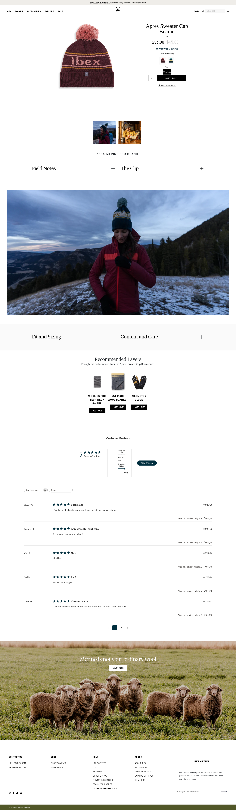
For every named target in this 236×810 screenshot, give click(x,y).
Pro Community (143, 771)
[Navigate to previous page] (108, 627)
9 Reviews (173, 49)
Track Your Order (102, 784)
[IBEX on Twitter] (17, 793)
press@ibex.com (17, 767)
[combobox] (61, 490)
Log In (196, 11)
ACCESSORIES (34, 11)
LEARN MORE (118, 668)
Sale (60, 11)
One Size (167, 71)
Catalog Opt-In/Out (145, 775)
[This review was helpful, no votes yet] (205, 518)
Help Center (99, 763)
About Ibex (140, 763)
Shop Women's (58, 763)
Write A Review (147, 463)
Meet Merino (141, 767)
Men (9, 11)
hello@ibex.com (17, 763)
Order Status (100, 775)
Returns (97, 771)
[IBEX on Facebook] (13, 793)
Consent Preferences (105, 788)
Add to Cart (171, 78)
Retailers (140, 779)
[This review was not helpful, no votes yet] (209, 518)
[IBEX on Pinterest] (21, 793)
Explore (49, 11)
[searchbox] (33, 490)
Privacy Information (103, 779)
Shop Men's (57, 767)
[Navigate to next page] (127, 627)
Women (19, 11)
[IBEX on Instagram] (10, 793)
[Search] (203, 11)
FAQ (94, 767)
